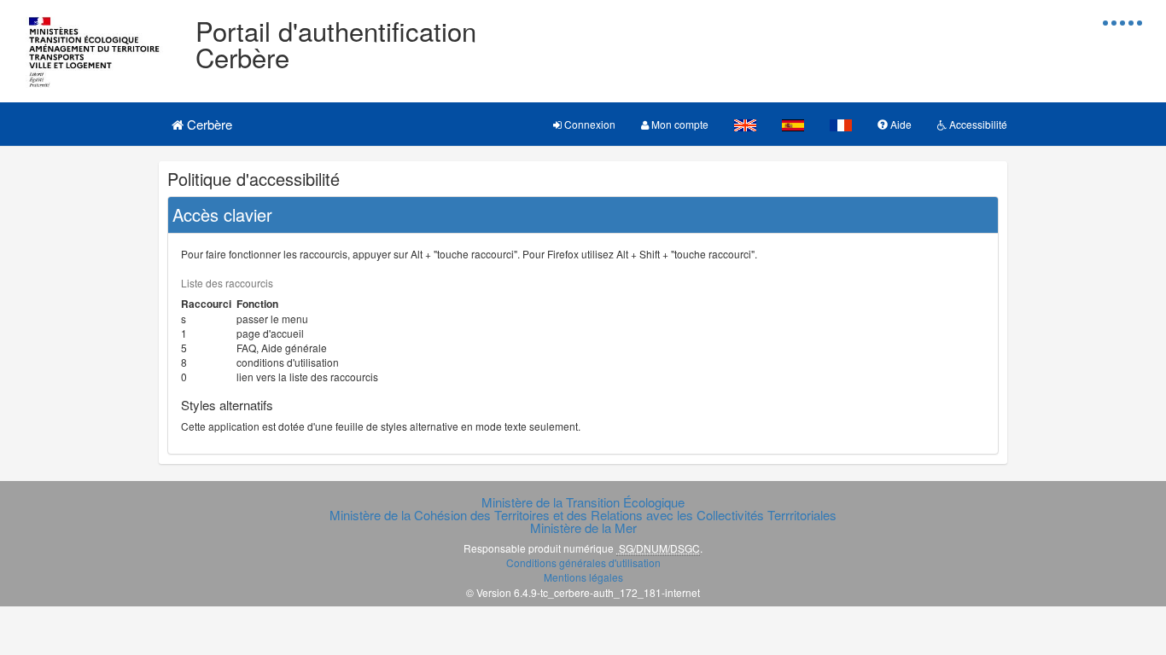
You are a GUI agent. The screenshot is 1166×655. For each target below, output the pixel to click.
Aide (900, 124)
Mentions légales (583, 577)
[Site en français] (841, 124)
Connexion (588, 124)
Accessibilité (977, 124)
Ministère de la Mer (583, 527)
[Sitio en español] (793, 124)
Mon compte (678, 124)
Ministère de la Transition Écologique (583, 502)
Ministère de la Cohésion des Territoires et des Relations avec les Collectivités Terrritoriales (583, 515)
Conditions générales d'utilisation (583, 562)
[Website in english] (745, 124)
